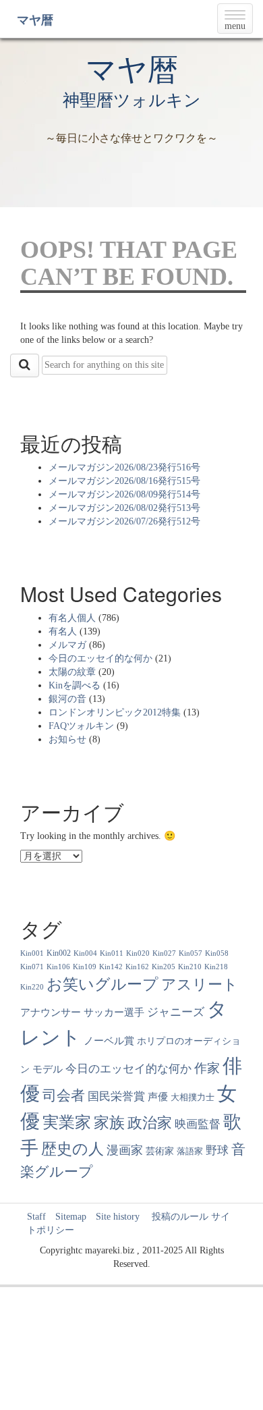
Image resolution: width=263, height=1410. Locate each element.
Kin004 (85, 953)
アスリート (199, 984)
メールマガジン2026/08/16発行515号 (124, 481)
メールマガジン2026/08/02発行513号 (124, 508)
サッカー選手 (114, 1012)
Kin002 (59, 953)
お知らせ (67, 739)
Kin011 (111, 953)
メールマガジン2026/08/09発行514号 (124, 494)
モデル (47, 1069)
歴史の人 (72, 1149)
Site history (118, 1217)
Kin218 (216, 967)
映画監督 (198, 1124)
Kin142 (111, 967)
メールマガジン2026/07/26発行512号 (124, 521)
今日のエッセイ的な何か (100, 658)
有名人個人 (72, 618)
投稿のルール (175, 1217)
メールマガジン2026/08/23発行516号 (124, 467)
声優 (158, 1096)
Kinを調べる (74, 685)
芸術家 (160, 1151)
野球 (217, 1150)
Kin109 (84, 967)
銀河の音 (67, 699)
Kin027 (164, 953)
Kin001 (32, 953)
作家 (207, 1068)
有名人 (63, 631)
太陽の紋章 (72, 672)
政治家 (149, 1122)
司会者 (63, 1095)
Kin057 (190, 953)
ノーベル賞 (109, 1040)
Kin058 (217, 953)
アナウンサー (50, 1012)
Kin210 (190, 967)
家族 (109, 1122)
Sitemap (70, 1217)
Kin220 (32, 987)
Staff (36, 1217)
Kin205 (163, 967)
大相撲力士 (192, 1097)
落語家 (190, 1151)
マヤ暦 (35, 20)
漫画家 (125, 1150)
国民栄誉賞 (116, 1096)
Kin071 (32, 967)
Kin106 (58, 967)
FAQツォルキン (81, 726)
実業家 (66, 1122)
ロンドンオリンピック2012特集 (115, 712)
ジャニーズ (175, 1012)
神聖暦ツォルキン (132, 100)
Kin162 (137, 967)
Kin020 (138, 953)
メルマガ (67, 645)
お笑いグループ (102, 984)
